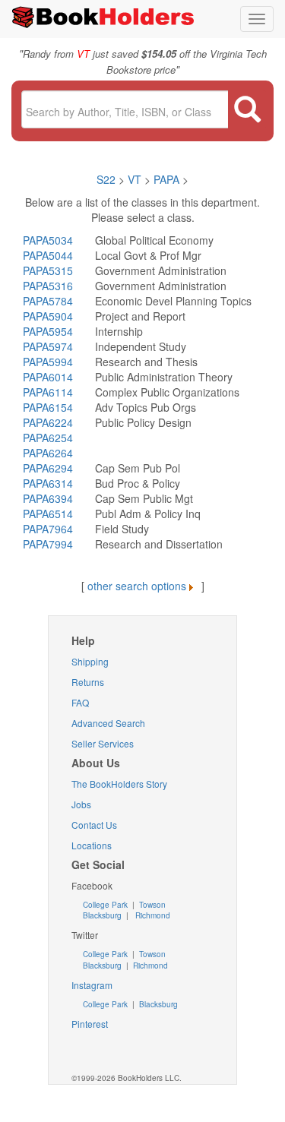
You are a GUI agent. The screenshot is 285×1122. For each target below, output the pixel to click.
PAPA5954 (48, 331)
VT (136, 179)
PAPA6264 (48, 452)
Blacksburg (102, 915)
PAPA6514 (48, 513)
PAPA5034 (48, 240)
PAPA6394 (48, 498)
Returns (87, 681)
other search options (136, 585)
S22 (106, 179)
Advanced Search (108, 722)
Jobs (81, 804)
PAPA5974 (48, 346)
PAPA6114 (48, 392)
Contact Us (94, 824)
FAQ (80, 702)
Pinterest (89, 1023)
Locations (91, 845)
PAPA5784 (48, 300)
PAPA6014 (48, 376)
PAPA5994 (48, 361)
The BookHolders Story (119, 783)
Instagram (91, 984)
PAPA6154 (48, 407)
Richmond (151, 915)
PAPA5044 (48, 255)
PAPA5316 (48, 285)
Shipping (90, 661)
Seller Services (102, 743)
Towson (151, 904)
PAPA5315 (48, 270)
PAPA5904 (48, 316)
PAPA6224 (48, 422)
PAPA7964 (48, 528)
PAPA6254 (48, 437)
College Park (106, 904)
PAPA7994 (48, 544)
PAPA (166, 179)
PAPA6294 (48, 468)
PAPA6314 (48, 483)
